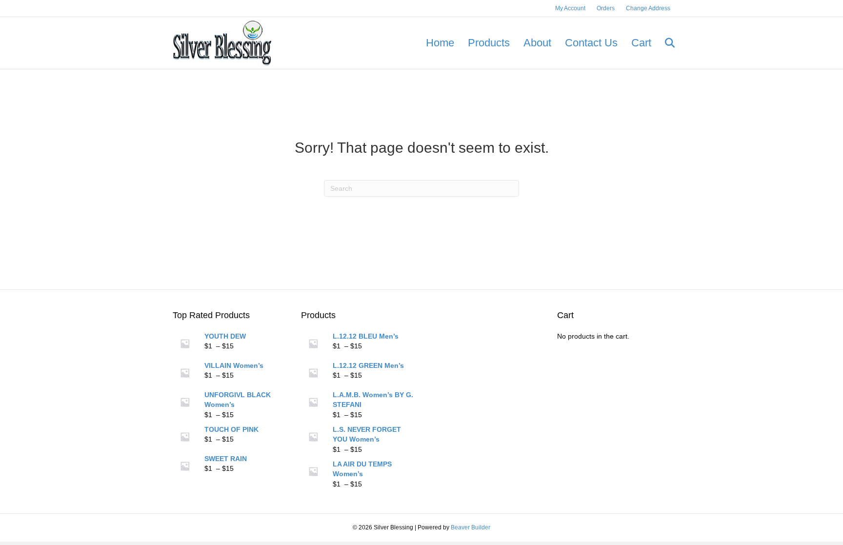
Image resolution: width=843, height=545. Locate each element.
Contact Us (591, 43)
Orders (606, 8)
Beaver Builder (470, 527)
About (537, 43)
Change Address (648, 8)
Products (489, 43)
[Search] (664, 43)
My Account (570, 8)
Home (440, 43)
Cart (641, 43)
